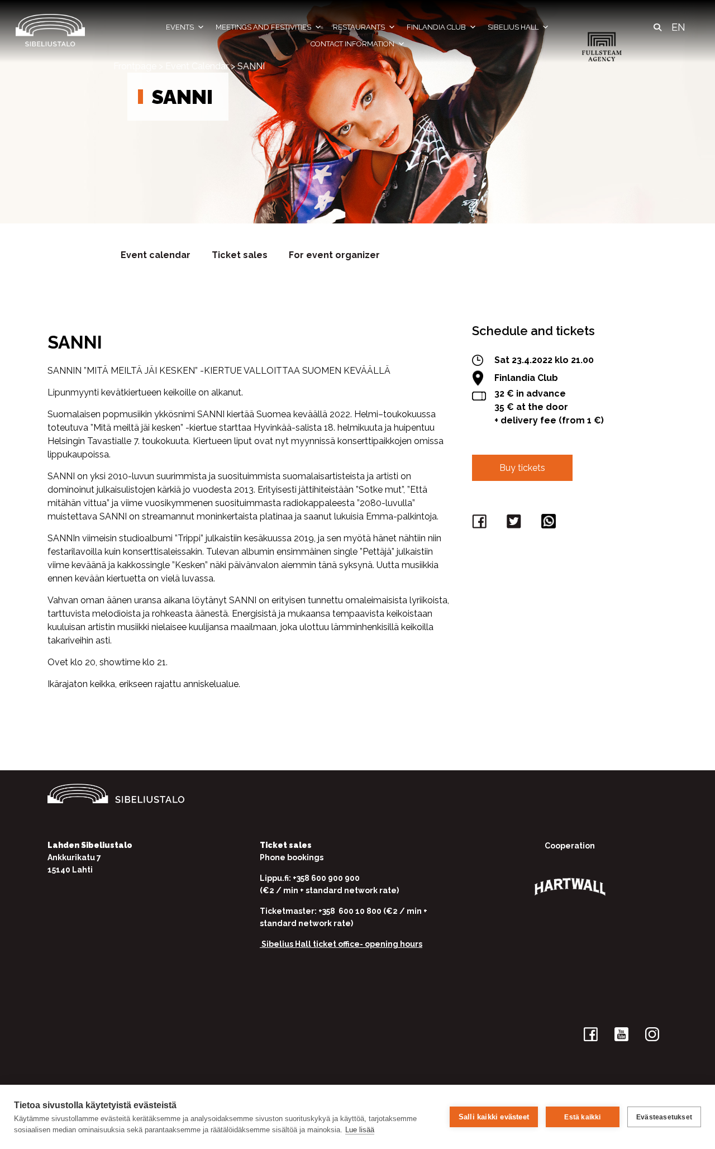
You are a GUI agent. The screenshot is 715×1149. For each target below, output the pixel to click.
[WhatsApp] (550, 523)
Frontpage (134, 66)
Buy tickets (522, 468)
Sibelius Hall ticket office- (312, 944)
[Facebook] (481, 523)
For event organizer (334, 255)
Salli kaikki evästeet (494, 1117)
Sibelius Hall (513, 27)
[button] (657, 27)
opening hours (393, 944)
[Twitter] (516, 523)
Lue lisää (359, 1130)
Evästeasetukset (664, 1117)
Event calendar (155, 255)
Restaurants (359, 27)
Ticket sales (240, 255)
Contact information (352, 44)
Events (180, 27)
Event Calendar (196, 66)
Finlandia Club (436, 27)
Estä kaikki (582, 1117)
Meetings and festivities (263, 27)
